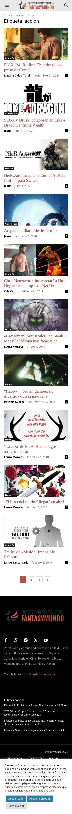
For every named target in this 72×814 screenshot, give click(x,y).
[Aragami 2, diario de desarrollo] (36, 210)
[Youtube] (46, 640)
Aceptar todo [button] (16, 798)
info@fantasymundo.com (40, 674)
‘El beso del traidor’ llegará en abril (34, 501)
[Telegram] (26, 640)
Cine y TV (9, 58)
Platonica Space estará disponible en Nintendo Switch (34, 730)
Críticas (8, 384)
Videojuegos (11, 113)
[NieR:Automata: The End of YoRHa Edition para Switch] (36, 154)
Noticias (9, 168)
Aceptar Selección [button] (40, 798)
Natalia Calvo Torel (17, 75)
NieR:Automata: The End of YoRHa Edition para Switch (34, 178)
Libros (8, 329)
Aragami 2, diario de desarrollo (30, 230)
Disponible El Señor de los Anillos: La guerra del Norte (35, 705)
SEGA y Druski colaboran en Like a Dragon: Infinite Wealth (34, 123)
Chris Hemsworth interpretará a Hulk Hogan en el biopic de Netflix (35, 283)
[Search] (66, 5)
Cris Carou (11, 291)
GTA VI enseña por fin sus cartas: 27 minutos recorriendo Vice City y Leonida (30, 713)
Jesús (7, 131)
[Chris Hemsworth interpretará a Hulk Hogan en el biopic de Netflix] (36, 260)
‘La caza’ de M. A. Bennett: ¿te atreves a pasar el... (30, 449)
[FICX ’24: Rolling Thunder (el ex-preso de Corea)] (36, 44)
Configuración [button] (16, 805)
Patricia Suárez (14, 402)
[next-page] (47, 579)
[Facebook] (6, 640)
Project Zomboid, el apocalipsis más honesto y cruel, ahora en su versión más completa (34, 722)
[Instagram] (16, 640)
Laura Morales (14, 346)
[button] (6, 5)
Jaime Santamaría (16, 562)
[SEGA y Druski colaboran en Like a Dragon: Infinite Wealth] (36, 99)
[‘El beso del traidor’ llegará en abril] (36, 481)
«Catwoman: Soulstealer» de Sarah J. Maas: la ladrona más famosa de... (35, 338)
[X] (36, 640)
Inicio (7, 15)
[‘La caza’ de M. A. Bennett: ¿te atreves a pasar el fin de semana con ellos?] (36, 425)
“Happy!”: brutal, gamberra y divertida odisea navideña (29, 394)
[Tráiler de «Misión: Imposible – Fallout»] (36, 531)
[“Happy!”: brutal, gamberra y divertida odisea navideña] (36, 370)
